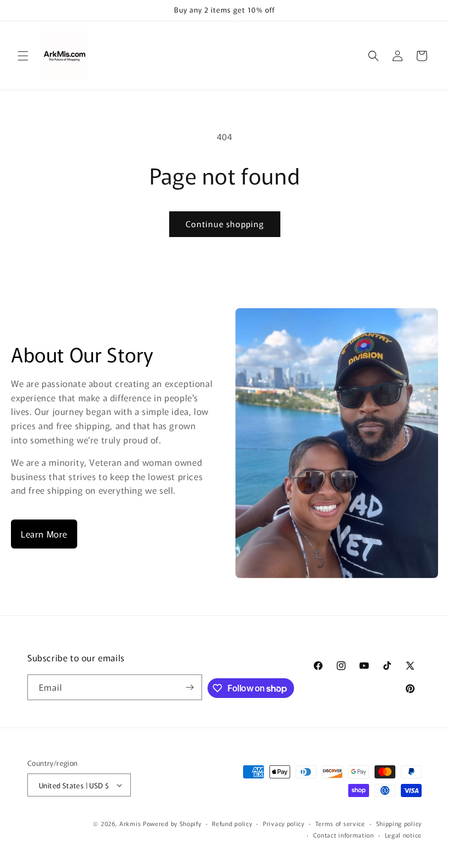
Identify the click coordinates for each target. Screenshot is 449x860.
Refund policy (232, 823)
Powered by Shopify (172, 823)
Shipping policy (399, 823)
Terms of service (340, 823)
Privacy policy (283, 823)
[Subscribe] (189, 687)
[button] (23, 56)
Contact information (343, 834)
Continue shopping (225, 223)
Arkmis (130, 823)
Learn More (44, 533)
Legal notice (403, 834)
